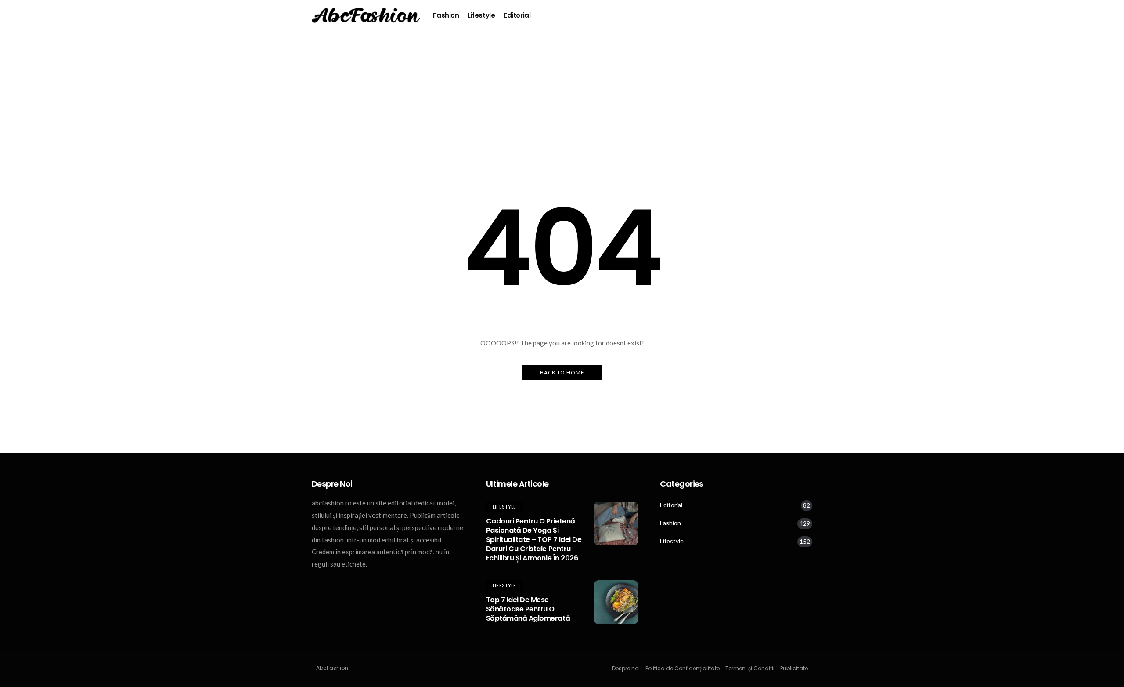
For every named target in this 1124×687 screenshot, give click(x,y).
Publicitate (794, 668)
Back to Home (562, 372)
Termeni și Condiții (750, 668)
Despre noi (626, 668)
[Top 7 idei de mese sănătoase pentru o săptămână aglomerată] (616, 602)
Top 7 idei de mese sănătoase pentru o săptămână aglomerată (528, 609)
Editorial (517, 15)
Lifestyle (481, 15)
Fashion (446, 15)
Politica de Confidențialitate (682, 668)
